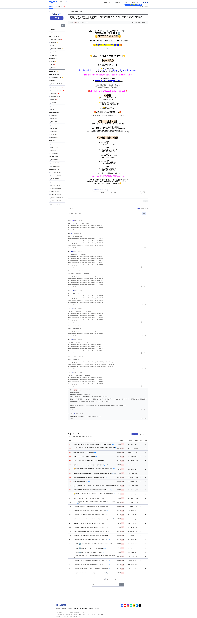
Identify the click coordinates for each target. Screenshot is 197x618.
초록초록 (71, 290)
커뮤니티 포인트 (126, 2)
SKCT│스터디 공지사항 (55, 185)
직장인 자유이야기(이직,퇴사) (56, 90)
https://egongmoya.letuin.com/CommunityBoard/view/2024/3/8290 (85, 315)
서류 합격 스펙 (54, 137)
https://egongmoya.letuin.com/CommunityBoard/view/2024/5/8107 (85, 265)
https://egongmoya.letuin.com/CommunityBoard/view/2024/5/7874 (85, 346)
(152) (104, 548)
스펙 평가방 (53, 99)
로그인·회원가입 (145, 2)
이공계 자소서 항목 (54, 150)
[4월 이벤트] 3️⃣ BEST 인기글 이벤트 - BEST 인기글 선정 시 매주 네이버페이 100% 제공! (92, 544)
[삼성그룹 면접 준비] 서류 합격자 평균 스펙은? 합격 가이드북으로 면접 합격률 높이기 (92, 490)
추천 (102, 192)
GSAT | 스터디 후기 (55, 178)
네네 (70, 233)
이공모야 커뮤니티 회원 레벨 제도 (81, 481)
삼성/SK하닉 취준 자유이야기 (56, 83)
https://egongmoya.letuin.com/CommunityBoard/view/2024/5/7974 (85, 351)
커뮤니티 (51, 6)
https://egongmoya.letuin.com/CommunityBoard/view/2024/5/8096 (85, 284)
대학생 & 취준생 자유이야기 (56, 87)
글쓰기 (135, 434)
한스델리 (71, 271)
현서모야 (71, 220)
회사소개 (58, 608)
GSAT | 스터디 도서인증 (56, 182)
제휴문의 (64, 608)
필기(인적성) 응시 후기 (55, 125)
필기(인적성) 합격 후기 (55, 128)
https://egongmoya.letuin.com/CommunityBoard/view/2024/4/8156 (85, 317)
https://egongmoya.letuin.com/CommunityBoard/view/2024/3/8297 (85, 240)
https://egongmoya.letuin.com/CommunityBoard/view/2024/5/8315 (85, 238)
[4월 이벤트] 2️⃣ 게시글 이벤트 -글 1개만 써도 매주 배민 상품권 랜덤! (89, 548)
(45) (114, 493)
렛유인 (138, 2)
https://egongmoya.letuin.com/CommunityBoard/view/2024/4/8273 (85, 245)
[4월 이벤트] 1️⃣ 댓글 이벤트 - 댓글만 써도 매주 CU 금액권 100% (89, 552)
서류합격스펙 (53, 42)
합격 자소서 (53, 134)
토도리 (70, 326)
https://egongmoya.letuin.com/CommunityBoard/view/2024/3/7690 (85, 384)
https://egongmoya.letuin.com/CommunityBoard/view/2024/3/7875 (85, 348)
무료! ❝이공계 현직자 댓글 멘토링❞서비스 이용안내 (85, 456)
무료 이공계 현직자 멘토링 (56, 77)
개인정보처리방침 (83, 608)
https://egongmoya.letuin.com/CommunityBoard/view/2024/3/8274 (85, 300)
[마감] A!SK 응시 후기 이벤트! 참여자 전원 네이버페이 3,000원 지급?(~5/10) (90, 531)
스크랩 (111, 2)
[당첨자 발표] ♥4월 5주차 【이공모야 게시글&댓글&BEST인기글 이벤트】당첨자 (91, 506)
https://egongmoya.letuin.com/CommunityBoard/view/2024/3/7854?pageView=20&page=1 (91, 362)
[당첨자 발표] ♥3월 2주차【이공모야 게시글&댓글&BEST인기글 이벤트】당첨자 (91, 564)
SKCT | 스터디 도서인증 (56, 194)
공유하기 (144, 192)
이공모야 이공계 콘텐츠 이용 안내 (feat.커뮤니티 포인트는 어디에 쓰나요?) (90, 477)
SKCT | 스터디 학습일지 (56, 188)
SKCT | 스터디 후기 (55, 191)
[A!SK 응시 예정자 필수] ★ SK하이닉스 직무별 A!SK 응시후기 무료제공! (88, 460)
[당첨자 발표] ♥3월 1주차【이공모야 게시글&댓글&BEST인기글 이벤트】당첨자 (91, 568)
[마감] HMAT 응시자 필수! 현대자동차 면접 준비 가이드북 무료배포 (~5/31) (91, 510)
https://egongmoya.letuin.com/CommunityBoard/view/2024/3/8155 (85, 320)
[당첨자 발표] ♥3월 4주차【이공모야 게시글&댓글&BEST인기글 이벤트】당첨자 (91, 539)
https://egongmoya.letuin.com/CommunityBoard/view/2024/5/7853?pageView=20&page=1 (91, 366)
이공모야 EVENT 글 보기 (75, 12)
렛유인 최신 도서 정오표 (55, 163)
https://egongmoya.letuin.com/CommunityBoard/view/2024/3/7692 (85, 381)
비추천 (115, 192)
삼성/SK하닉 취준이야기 (56, 39)
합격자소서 (53, 45)
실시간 (52, 64)
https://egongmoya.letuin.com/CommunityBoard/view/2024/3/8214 (85, 278)
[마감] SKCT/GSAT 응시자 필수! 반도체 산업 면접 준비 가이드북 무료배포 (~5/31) (92, 519)
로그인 (57, 18)
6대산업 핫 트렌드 (54, 147)
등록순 (142, 208)
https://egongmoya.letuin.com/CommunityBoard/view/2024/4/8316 (85, 295)
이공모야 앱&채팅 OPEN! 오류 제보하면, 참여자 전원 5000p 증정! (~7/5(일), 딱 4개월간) (93, 444)
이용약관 (91, 608)
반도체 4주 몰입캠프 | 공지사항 (57, 197)
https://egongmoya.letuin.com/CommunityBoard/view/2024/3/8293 (85, 298)
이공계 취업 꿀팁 (54, 153)
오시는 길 (76, 608)
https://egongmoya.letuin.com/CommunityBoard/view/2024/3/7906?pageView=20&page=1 (91, 364)
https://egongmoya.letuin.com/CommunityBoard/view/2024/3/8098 (85, 282)
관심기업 (118, 2)
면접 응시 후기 (54, 131)
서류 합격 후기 (54, 118)
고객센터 (97, 608)
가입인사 (53, 106)
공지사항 (53, 109)
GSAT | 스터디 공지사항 (56, 172)
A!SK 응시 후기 (54, 121)
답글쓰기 (74, 229)
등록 (144, 213)
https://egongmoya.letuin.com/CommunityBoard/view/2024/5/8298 (85, 256)
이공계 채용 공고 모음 (55, 144)
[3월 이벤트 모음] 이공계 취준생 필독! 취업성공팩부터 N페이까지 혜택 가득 (89, 573)
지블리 (70, 251)
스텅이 (70, 308)
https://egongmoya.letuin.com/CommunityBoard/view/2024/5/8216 (85, 302)
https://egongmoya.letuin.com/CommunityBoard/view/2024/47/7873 (85, 344)
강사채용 (70, 608)
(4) (77, 503)
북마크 (140, 192)
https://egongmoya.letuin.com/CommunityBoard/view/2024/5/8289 (85, 276)
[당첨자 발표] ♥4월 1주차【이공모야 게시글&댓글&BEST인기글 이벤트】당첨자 (90, 535)
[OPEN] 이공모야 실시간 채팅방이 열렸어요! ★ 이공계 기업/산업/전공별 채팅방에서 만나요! (93, 473)
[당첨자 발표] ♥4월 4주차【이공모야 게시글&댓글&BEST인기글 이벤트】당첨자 (90, 514)
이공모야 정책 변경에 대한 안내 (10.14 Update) (84, 452)
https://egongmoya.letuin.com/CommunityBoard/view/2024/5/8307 (85, 227)
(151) (111, 519)
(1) (109, 568)
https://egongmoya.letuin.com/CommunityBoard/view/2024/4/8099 (85, 280)
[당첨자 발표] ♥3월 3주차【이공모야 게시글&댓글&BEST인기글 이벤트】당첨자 (91, 560)
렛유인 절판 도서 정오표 (55, 166)
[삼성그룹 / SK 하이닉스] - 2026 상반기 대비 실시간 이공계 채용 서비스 (89, 465)
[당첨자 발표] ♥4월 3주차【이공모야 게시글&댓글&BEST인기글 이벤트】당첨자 (90, 523)
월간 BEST (53, 67)
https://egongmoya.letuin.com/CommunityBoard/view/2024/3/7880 (85, 379)
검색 (63, 25)
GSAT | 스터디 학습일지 (56, 175)
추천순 (138, 208)
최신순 (146, 208)
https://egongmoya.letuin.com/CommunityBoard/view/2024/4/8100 (85, 333)
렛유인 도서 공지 (54, 159)
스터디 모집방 (53, 52)
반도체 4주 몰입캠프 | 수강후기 (57, 204)
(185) (103, 552)
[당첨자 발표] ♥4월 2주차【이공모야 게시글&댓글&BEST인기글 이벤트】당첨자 (90, 527)
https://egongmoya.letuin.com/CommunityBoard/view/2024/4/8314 (85, 331)
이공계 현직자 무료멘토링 (56, 48)
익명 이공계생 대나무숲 (55, 96)
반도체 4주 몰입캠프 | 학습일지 (57, 200)
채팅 (134, 2)
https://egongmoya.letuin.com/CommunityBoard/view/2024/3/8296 (85, 225)
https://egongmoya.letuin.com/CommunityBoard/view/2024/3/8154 (85, 313)
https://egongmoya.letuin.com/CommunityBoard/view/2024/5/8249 (85, 258)
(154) (107, 510)
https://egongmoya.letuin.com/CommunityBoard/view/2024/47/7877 (85, 377)
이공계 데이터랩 (59, 6)
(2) (109, 560)
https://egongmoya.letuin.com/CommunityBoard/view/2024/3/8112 (85, 262)
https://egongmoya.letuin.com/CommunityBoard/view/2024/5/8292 (85, 243)
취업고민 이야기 (54, 93)
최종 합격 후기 (54, 55)
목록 (146, 201)
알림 (106, 2)
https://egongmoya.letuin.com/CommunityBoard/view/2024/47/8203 (85, 260)
